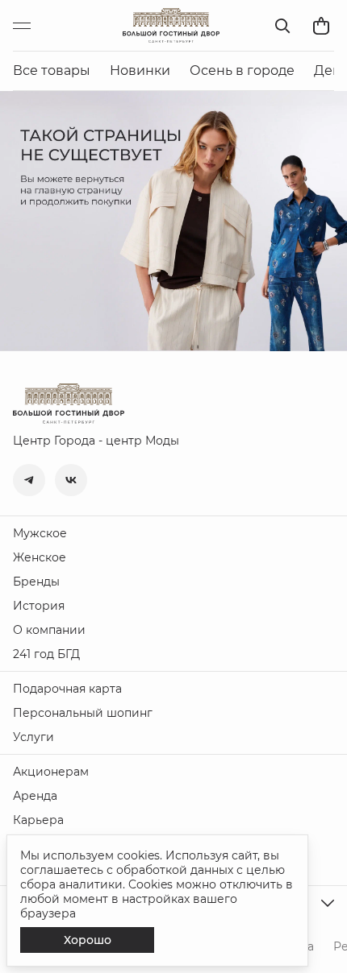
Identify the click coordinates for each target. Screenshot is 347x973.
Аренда (35, 796)
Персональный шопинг (83, 713)
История (39, 605)
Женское (39, 557)
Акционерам (51, 771)
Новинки (140, 70)
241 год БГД (46, 654)
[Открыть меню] (29, 26)
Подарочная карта (67, 688)
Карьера (38, 820)
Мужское (40, 533)
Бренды (36, 581)
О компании (49, 630)
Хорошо (87, 940)
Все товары (51, 70)
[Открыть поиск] (282, 26)
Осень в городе (242, 70)
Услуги (33, 737)
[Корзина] (321, 26)
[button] (29, 480)
